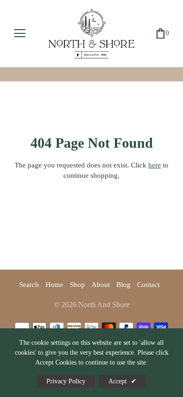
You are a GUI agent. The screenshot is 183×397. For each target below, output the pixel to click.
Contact (148, 284)
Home (54, 284)
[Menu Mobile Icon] (19, 33)
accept (122, 381)
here (154, 165)
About (101, 284)
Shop (77, 284)
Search (29, 284)
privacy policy (65, 381)
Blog (123, 284)
